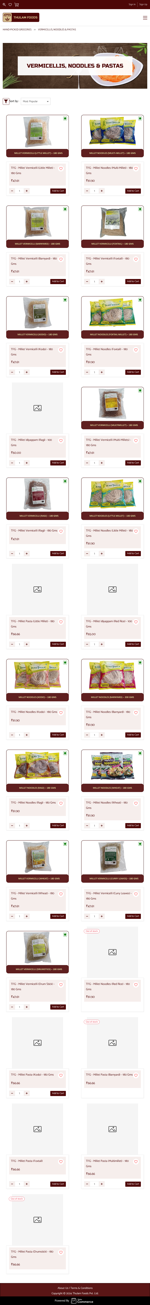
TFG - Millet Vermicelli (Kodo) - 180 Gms (32, 352)
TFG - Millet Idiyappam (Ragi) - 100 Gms (31, 442)
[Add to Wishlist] (61, 168)
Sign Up (143, 4)
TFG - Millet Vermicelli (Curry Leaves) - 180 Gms (109, 896)
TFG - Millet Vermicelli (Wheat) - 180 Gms (32, 896)
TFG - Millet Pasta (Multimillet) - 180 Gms (107, 1164)
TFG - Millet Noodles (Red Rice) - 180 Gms (108, 987)
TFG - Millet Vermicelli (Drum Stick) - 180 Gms (33, 987)
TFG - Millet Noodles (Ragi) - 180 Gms (33, 802)
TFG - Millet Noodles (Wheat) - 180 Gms (107, 805)
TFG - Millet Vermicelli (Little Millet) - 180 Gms (33, 170)
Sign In (132, 4)
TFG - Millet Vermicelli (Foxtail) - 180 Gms (107, 261)
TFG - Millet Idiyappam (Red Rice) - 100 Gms (109, 624)
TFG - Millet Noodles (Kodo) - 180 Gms (34, 712)
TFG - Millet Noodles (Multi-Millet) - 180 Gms (109, 170)
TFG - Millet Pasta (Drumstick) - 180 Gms (32, 1254)
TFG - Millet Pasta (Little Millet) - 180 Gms (32, 624)
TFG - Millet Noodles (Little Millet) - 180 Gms (109, 533)
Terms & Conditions (81, 1288)
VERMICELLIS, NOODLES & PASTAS (57, 30)
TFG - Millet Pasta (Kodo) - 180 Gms (32, 1074)
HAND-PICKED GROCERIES (17, 30)
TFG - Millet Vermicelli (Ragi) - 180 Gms (34, 530)
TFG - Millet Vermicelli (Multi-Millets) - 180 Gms (108, 442)
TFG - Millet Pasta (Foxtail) (27, 1161)
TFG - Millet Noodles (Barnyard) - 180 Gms (108, 715)
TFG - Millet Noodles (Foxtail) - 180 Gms (107, 352)
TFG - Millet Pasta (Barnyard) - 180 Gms (109, 1074)
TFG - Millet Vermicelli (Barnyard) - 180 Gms (34, 261)
